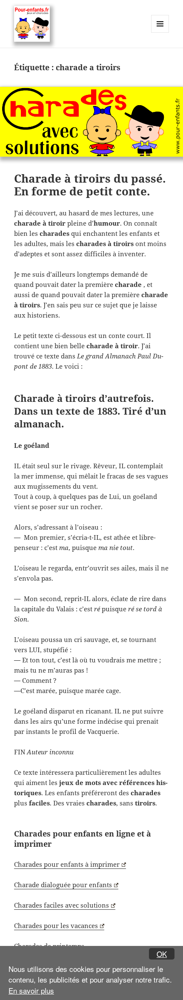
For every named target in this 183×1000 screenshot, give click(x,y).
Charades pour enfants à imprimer (67, 864)
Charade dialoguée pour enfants (63, 884)
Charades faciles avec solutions (61, 905)
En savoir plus (31, 990)
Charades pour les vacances (56, 925)
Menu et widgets (160, 32)
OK (162, 953)
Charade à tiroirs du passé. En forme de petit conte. (90, 185)
